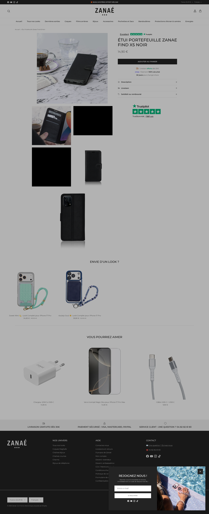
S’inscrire (133, 495)
